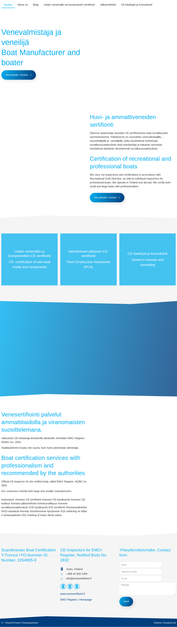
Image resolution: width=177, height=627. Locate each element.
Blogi (35, 4)
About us (22, 4)
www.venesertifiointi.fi (72, 593)
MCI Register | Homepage (77, 599)
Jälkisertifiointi (108, 4)
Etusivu (8, 4)
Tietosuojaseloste (30, 623)
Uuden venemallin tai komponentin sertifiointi (69, 4)
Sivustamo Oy (169, 623)
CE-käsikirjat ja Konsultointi (136, 4)
